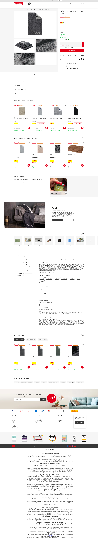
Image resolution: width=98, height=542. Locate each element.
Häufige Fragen (14, 426)
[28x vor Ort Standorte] (76, 3)
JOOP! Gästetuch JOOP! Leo (54, 141)
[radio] (25, 273)
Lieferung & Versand (21, 89)
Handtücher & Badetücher (21, 378)
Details (18, 85)
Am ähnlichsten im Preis (31, 339)
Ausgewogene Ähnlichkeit (19, 339)
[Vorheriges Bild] (81, 234)
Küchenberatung (38, 419)
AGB (22, 446)
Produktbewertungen (59, 74)
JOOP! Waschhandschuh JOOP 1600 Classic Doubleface (22, 104)
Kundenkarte (60, 421)
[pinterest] (70, 446)
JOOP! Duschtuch (34, 343)
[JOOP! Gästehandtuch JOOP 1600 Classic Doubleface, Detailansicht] (24, 45)
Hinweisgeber (33, 446)
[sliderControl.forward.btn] (83, 138)
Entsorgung (14, 425)
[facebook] (67, 446)
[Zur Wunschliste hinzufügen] (83, 10)
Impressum (18, 446)
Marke (50, 74)
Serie (26, 74)
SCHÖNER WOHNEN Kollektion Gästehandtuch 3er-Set (75, 142)
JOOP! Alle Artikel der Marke (57, 220)
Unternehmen (60, 417)
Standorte (36, 417)
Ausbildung (60, 420)
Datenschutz (27, 446)
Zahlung (13, 420)
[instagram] (72, 446)
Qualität (42, 278)
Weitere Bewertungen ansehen (45, 327)
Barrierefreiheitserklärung (42, 446)
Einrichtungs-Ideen (42, 74)
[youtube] (75, 446)
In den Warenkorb (72, 50)
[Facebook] (79, 59)
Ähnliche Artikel (69, 74)
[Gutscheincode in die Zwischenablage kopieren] (83, 44)
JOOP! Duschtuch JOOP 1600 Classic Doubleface (40, 104)
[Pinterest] (81, 59)
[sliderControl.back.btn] (81, 138)
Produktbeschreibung (18, 74)
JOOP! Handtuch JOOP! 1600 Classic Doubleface (75, 104)
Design (57, 278)
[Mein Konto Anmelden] (78, 3)
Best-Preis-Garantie (38, 421)
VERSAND (62, 44)
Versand (65, 26)
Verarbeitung (64, 278)
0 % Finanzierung (15, 427)
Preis (79, 278)
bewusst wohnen (61, 422)
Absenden (43, 399)
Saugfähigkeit (50, 278)
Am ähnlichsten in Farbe (43, 339)
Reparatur (14, 423)
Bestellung (14, 417)
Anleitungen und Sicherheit (23, 93)
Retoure (13, 421)
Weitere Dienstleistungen (39, 423)
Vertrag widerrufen (15, 422)
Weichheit (72, 278)
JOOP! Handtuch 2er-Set (18, 343)
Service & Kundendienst (16, 428)
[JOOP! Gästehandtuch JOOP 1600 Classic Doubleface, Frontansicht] (35, 24)
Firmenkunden (14, 430)
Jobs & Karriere (60, 419)
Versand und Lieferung (16, 419)
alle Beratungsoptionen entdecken (72, 68)
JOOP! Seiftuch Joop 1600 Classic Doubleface (57, 104)
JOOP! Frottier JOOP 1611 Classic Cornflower (39, 141)
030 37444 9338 (70, 65)
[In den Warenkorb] (29, 128)
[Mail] (83, 59)
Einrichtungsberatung (38, 420)
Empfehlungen (33, 74)
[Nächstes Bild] (83, 234)
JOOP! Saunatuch (70, 343)
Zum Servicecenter (79, 422)
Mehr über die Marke (68, 220)
